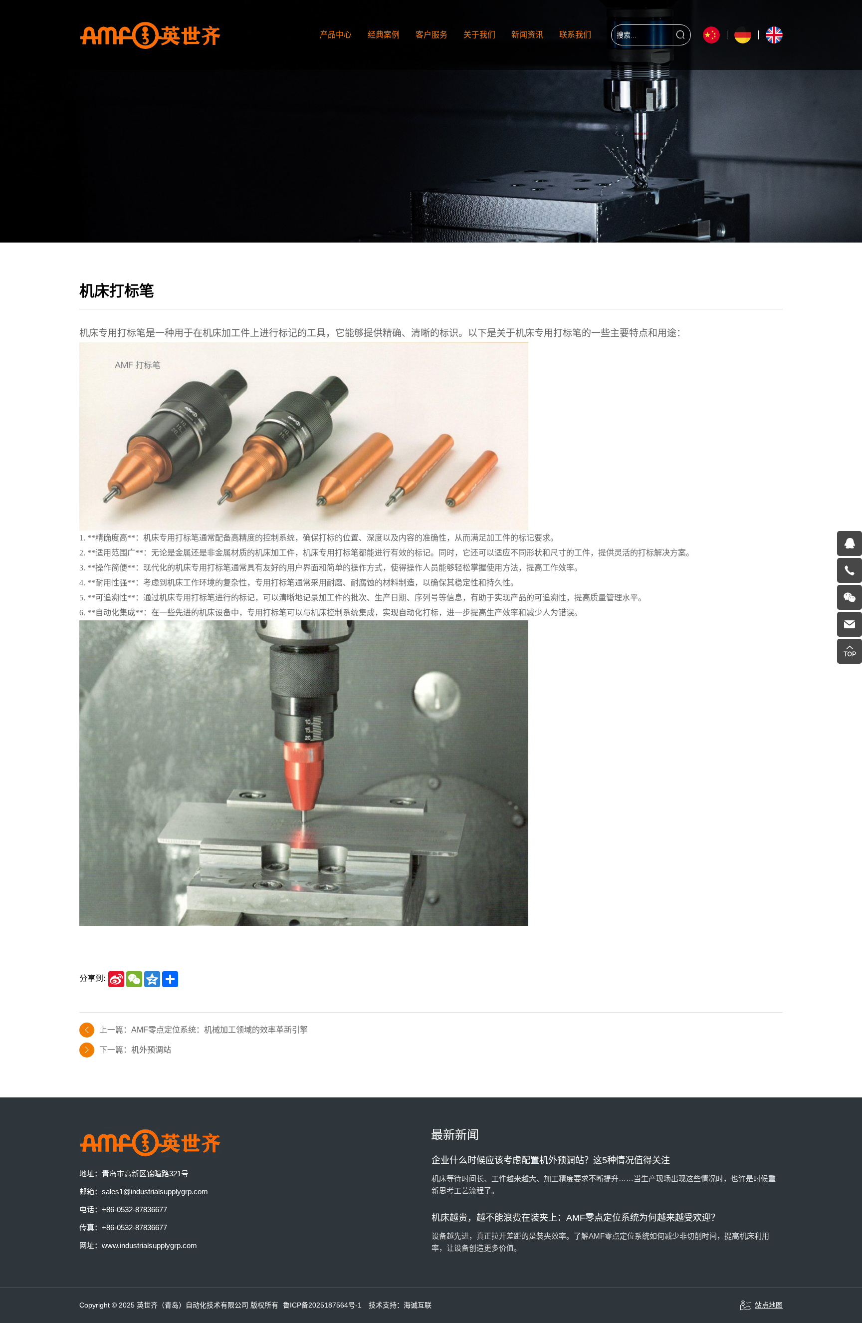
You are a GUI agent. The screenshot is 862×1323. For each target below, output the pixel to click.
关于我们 (479, 34)
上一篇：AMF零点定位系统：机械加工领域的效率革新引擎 (203, 1030)
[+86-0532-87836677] (849, 570)
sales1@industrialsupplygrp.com (155, 1191)
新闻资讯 (527, 34)
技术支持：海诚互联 (400, 1305)
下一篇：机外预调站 (135, 1050)
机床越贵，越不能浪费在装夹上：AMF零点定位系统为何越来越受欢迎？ (575, 1218)
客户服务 (431, 34)
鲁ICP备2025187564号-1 (322, 1305)
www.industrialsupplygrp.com (149, 1245)
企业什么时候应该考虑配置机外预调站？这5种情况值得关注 (550, 1160)
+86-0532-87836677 (134, 1209)
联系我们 (575, 34)
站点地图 (769, 1305)
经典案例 (384, 34)
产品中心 (336, 34)
